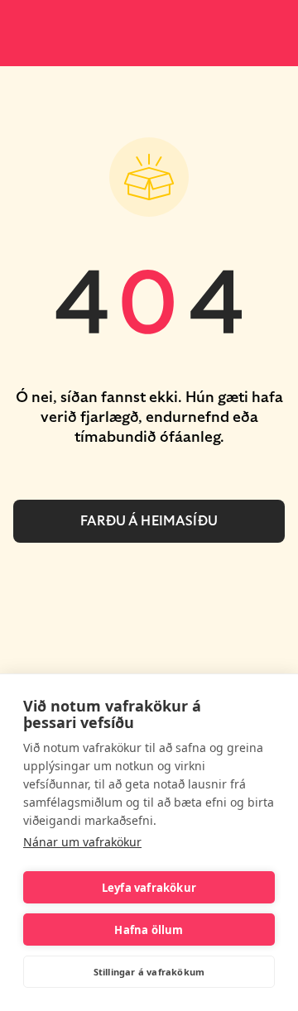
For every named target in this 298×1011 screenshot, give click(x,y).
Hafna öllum (148, 929)
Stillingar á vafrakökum (149, 971)
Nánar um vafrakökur (82, 842)
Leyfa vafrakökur (149, 887)
